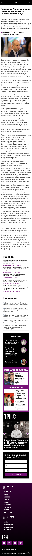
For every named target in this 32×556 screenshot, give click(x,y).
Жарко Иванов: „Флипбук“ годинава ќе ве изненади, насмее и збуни (21, 378)
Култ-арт (7, 492)
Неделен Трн (16, 387)
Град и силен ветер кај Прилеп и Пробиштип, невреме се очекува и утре (15, 303)
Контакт (7, 530)
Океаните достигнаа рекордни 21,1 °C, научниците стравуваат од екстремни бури (15, 327)
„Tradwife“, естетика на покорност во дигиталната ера (11, 353)
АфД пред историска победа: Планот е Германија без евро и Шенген (15, 280)
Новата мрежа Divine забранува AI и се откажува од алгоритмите (15, 275)
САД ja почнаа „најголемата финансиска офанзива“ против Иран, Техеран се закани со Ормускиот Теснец (15, 287)
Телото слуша (11, 362)
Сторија (7, 505)
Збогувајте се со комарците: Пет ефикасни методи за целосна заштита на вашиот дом (15, 309)
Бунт (6, 494)
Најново (8, 256)
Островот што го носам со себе (12, 343)
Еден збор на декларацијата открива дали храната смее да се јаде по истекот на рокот (15, 262)
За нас (6, 522)
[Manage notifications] (28, 552)
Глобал (7, 502)
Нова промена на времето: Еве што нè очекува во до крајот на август (15, 316)
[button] (1, 2)
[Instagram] (9, 543)
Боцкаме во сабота (16, 370)
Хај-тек (7, 510)
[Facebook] (4, 543)
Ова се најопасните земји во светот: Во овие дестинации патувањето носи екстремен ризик (16, 269)
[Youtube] (15, 543)
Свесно (21, 32)
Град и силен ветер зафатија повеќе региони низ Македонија (15, 321)
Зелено (7, 497)
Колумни (16, 336)
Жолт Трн (8, 512)
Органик (7, 507)
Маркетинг (8, 527)
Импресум (8, 524)
